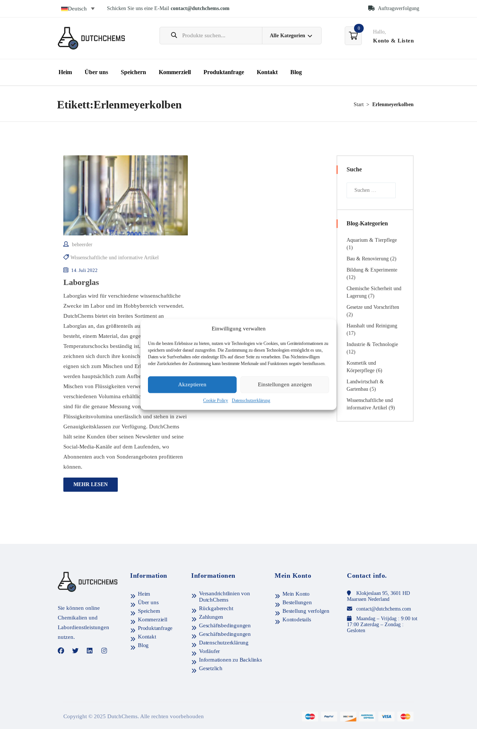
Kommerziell (175, 72)
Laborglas (81, 282)
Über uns (96, 72)
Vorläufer (209, 651)
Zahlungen (211, 617)
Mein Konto (296, 594)
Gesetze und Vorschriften (373, 307)
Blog (296, 72)
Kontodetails (296, 619)
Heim (65, 72)
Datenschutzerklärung (251, 400)
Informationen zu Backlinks (230, 660)
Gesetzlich (210, 668)
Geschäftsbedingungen (225, 625)
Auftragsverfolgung (398, 8)
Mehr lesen (90, 484)
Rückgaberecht (216, 608)
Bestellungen (297, 602)
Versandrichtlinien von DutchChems (224, 596)
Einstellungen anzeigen (285, 385)
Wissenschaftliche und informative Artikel (114, 257)
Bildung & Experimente (372, 270)
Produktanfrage (223, 72)
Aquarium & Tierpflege (372, 240)
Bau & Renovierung (368, 259)
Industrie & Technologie (372, 344)
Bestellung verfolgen (305, 611)
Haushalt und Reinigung (372, 326)
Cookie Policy (215, 400)
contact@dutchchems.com (200, 8)
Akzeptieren (192, 385)
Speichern (133, 72)
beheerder (81, 244)
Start (359, 104)
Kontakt (267, 72)
